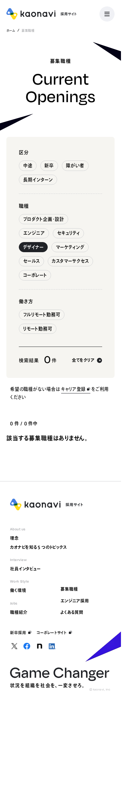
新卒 (49, 165)
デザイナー (33, 247)
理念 (14, 538)
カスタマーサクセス (70, 261)
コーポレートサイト (52, 632)
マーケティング (70, 247)
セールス (31, 261)
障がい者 (75, 165)
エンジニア (34, 233)
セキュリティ (68, 233)
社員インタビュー (25, 569)
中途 (28, 165)
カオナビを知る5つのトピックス (38, 547)
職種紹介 (18, 612)
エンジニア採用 (74, 601)
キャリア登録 (73, 389)
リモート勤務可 (37, 328)
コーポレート (35, 275)
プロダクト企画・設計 (44, 219)
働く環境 (18, 590)
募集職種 (69, 589)
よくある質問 (71, 612)
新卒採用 (18, 632)
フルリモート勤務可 (41, 314)
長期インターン (38, 179)
